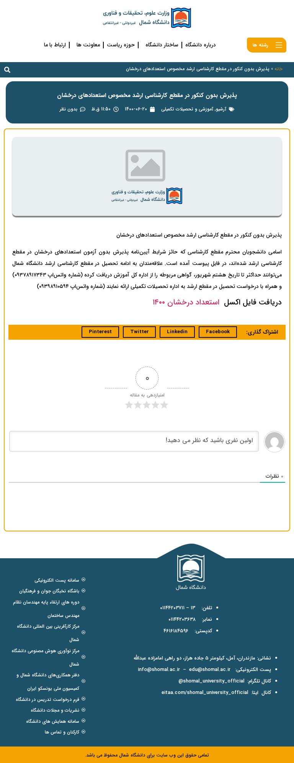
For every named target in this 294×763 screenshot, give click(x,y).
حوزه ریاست (121, 45)
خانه (278, 68)
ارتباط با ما (55, 45)
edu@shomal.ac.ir (209, 670)
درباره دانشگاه (200, 45)
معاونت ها (88, 45)
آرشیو (221, 109)
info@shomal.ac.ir (159, 670)
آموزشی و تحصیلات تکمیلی (187, 109)
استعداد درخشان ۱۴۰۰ (186, 302)
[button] (7, 70)
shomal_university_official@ (211, 681)
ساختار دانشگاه (161, 45)
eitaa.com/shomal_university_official (205, 693)
